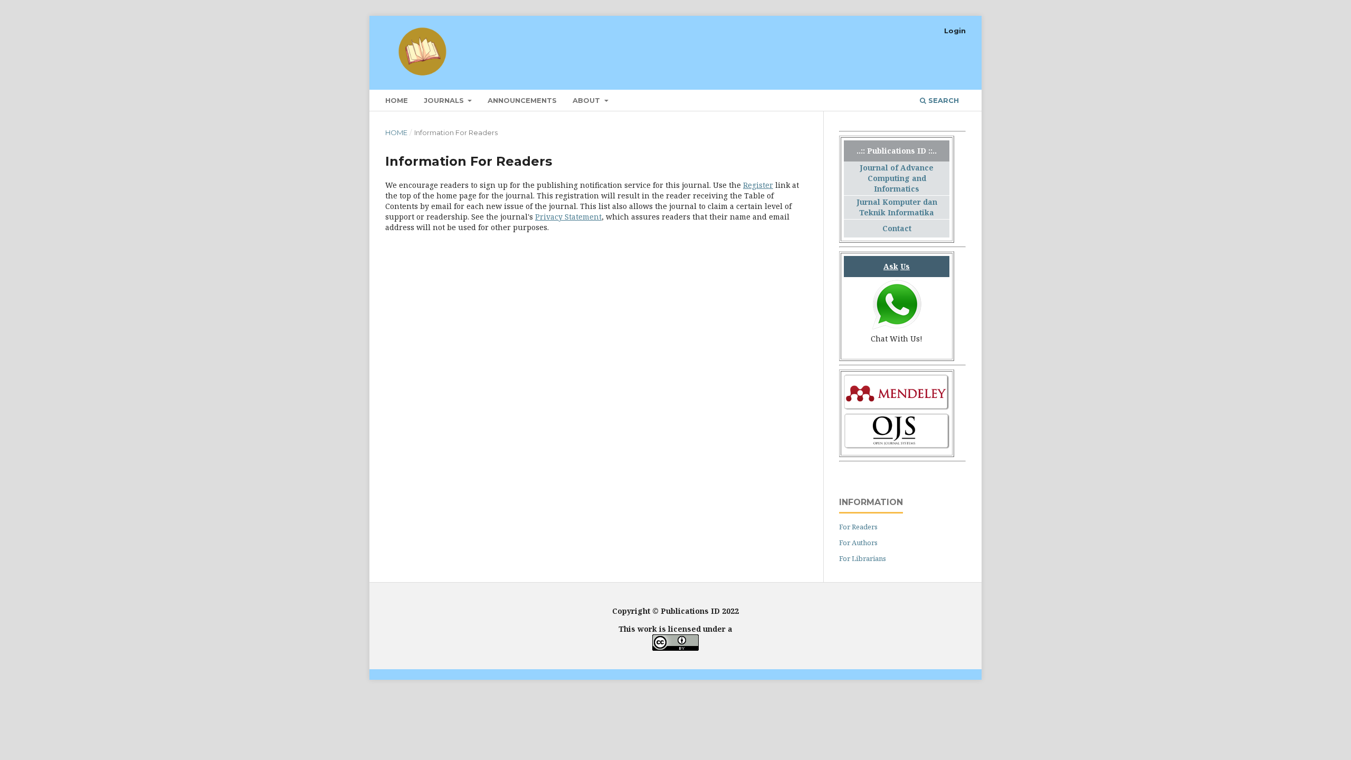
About (587, 100)
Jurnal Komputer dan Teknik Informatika (897, 207)
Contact (896, 228)
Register (758, 185)
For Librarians (862, 558)
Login (955, 30)
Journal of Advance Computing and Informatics (897, 178)
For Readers (858, 526)
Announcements (522, 100)
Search (942, 100)
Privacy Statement (568, 217)
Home (396, 100)
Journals (445, 100)
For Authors (858, 542)
